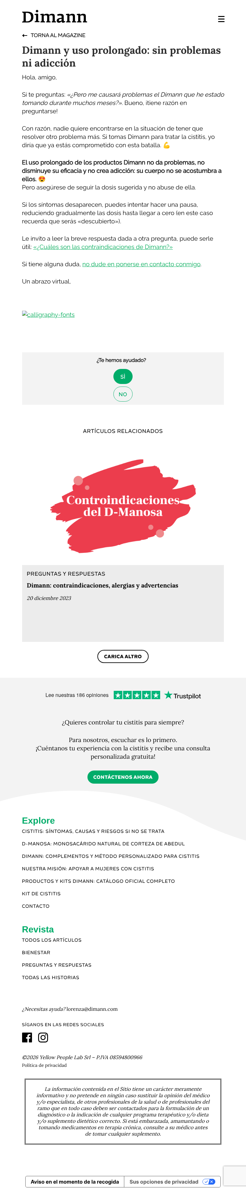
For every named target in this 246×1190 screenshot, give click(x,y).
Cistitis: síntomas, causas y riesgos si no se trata (93, 831)
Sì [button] (123, 377)
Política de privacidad (44, 1065)
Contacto (36, 906)
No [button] (123, 394)
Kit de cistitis (41, 894)
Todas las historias (50, 978)
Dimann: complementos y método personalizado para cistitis (111, 856)
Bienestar (36, 953)
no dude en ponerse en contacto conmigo (141, 264)
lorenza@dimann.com (92, 1009)
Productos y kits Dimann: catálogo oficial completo (98, 881)
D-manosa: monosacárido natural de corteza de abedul (103, 844)
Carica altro (123, 656)
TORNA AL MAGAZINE (58, 35)
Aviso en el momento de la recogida (75, 1181)
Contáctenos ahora (122, 777)
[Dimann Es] (72, 16)
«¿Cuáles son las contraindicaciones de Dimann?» (103, 247)
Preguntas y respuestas (57, 965)
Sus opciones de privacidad (163, 1181)
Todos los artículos (52, 940)
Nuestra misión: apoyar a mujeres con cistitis (88, 869)
